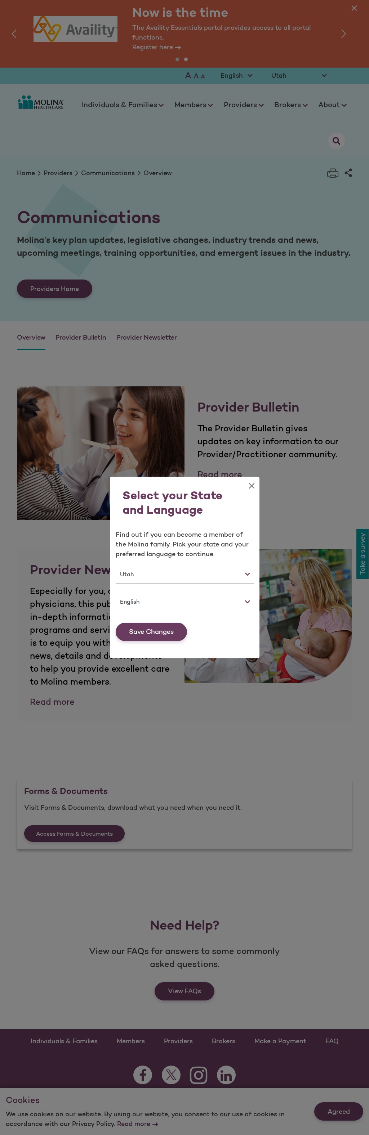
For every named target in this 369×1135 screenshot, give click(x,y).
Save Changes (151, 632)
